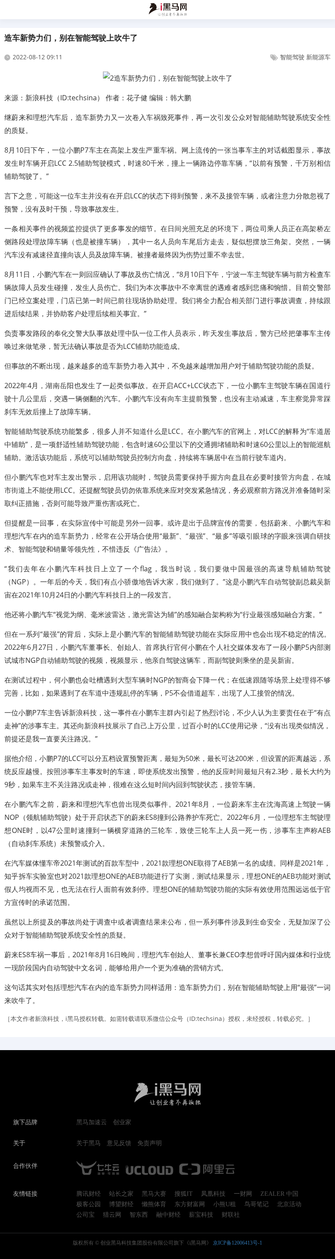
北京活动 (289, 1204)
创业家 (122, 1122)
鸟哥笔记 (256, 1204)
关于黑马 (88, 1143)
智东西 (139, 1215)
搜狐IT (183, 1194)
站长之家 (121, 1194)
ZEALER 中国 (279, 1194)
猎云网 (112, 1215)
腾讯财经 (88, 1194)
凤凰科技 (213, 1194)
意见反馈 (119, 1143)
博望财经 (121, 1204)
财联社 (231, 1215)
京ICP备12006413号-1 (237, 1243)
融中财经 (168, 1215)
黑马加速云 (91, 1122)
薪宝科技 (201, 1215)
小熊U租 (224, 1204)
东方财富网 (189, 1204)
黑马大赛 (154, 1194)
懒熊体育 (154, 1204)
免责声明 (149, 1143)
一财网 (243, 1194)
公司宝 (85, 1215)
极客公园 (88, 1204)
